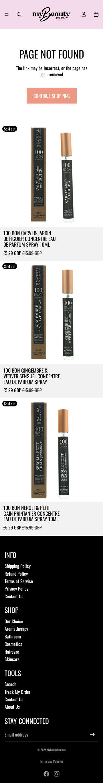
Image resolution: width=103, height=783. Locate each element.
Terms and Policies (51, 761)
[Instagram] (56, 773)
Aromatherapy (16, 628)
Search (10, 684)
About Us (12, 706)
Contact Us (14, 596)
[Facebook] (46, 773)
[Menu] (6, 14)
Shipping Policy (18, 565)
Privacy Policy (16, 588)
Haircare (12, 651)
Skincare (12, 659)
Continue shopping (51, 95)
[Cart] (96, 14)
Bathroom (13, 636)
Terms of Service (19, 581)
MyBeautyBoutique (56, 749)
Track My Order (17, 691)
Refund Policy (16, 573)
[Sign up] (92, 735)
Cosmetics (13, 643)
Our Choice (14, 621)
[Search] (19, 14)
